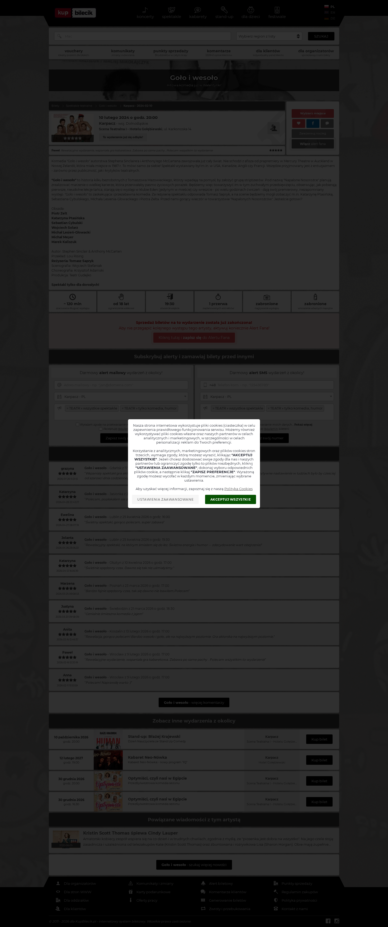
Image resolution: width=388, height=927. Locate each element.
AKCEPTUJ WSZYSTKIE (230, 499)
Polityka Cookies (238, 489)
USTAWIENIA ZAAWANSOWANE (165, 499)
